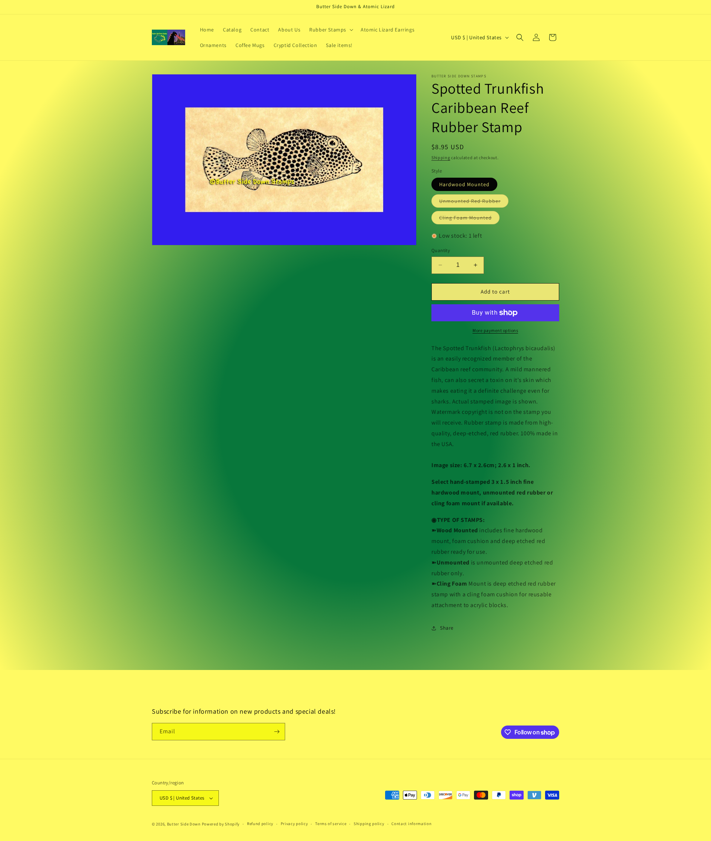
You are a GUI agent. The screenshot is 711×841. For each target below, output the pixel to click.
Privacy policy (294, 823)
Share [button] (447, 627)
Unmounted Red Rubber (473, 202)
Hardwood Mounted (464, 184)
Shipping (440, 157)
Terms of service (330, 823)
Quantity (440, 250)
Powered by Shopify (221, 824)
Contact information (411, 823)
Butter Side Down (184, 824)
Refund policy (260, 823)
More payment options (495, 330)
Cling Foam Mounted (469, 219)
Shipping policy (369, 823)
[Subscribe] (276, 731)
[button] (330, 29)
